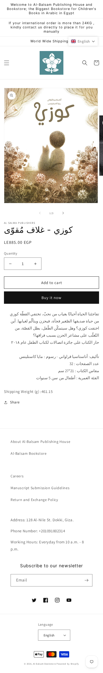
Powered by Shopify (68, 663)
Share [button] (15, 402)
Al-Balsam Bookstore (28, 453)
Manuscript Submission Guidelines (40, 487)
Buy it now (51, 297)
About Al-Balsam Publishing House (40, 441)
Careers (17, 476)
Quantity (10, 253)
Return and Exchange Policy (34, 499)
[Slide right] (63, 213)
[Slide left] (40, 213)
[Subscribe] (86, 580)
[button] (6, 63)
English (49, 635)
